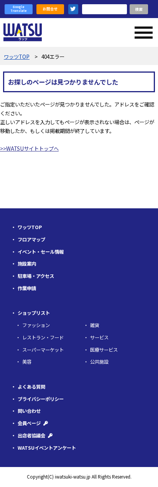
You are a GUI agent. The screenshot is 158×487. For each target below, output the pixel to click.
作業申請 (27, 288)
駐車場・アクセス (36, 276)
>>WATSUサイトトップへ (29, 148)
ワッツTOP (30, 227)
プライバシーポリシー (41, 399)
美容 (26, 361)
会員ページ (29, 423)
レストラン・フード (43, 337)
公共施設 (99, 361)
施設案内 (27, 263)
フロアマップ (31, 239)
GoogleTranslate (18, 9)
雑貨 (94, 325)
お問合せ (50, 9)
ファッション (36, 325)
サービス (99, 337)
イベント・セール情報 (41, 251)
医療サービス (104, 349)
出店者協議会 (31, 435)
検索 (139, 9)
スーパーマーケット (43, 349)
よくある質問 (31, 386)
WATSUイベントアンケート (47, 447)
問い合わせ (29, 410)
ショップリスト (34, 312)
